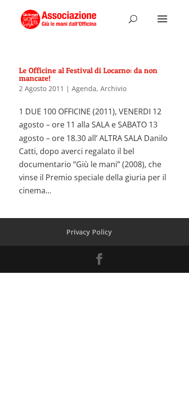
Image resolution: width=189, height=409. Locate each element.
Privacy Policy (89, 231)
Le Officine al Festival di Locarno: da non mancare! (88, 74)
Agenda (84, 88)
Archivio (113, 88)
